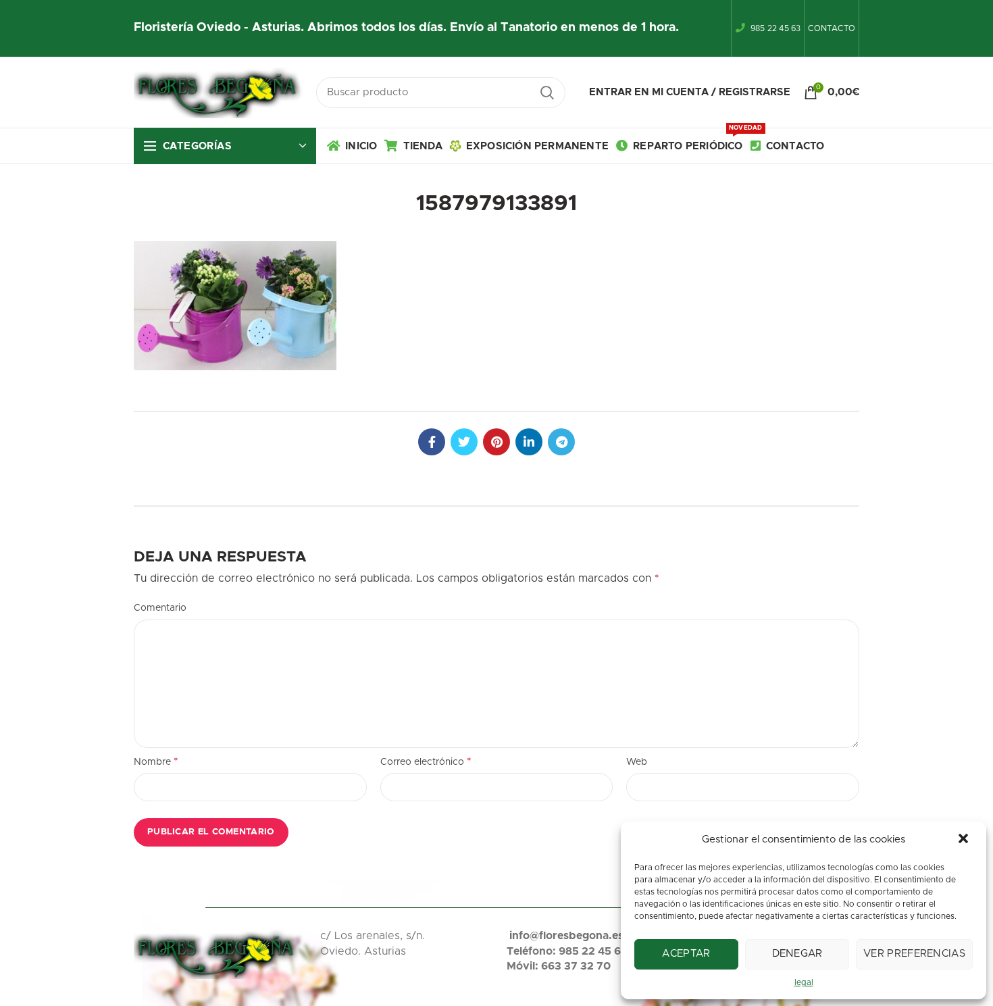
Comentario (160, 608)
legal (803, 982)
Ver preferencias (914, 954)
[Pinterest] (496, 441)
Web (636, 762)
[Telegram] (561, 441)
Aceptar (686, 954)
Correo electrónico (426, 761)
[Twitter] (464, 441)
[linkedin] (528, 441)
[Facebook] (431, 441)
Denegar (797, 954)
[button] (965, 840)
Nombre (156, 761)
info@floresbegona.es (566, 935)
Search (547, 92)
